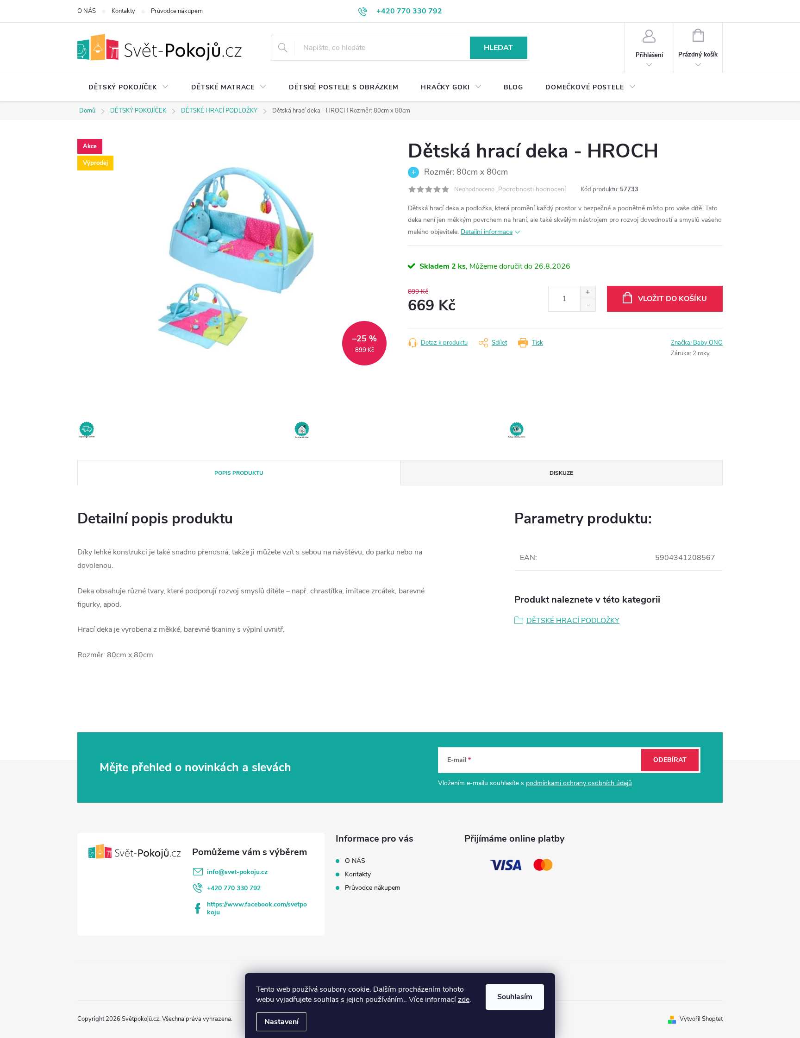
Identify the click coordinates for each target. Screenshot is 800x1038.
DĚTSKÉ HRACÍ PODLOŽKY (572, 621)
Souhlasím (514, 997)
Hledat (498, 48)
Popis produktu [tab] (238, 473)
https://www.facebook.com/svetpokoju (257, 908)
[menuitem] (128, 87)
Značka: (697, 343)
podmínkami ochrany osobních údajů (579, 783)
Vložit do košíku (672, 299)
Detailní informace (486, 231)
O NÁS (86, 11)
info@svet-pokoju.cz (237, 872)
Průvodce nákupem (177, 11)
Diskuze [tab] (561, 473)
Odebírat (670, 759)
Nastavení (281, 1022)
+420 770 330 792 (234, 888)
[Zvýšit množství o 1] (587, 292)
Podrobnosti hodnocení (532, 190)
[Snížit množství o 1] (587, 305)
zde (463, 999)
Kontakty (123, 11)
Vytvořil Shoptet (701, 1019)
